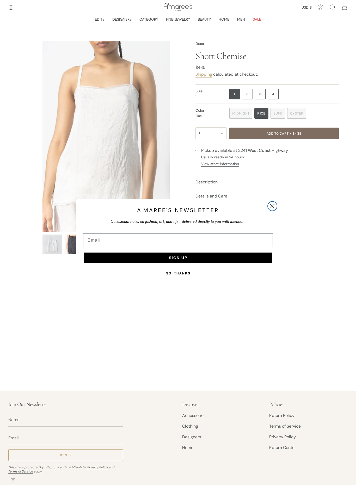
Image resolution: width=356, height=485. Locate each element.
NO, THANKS (178, 273)
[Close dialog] (272, 206)
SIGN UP (178, 258)
